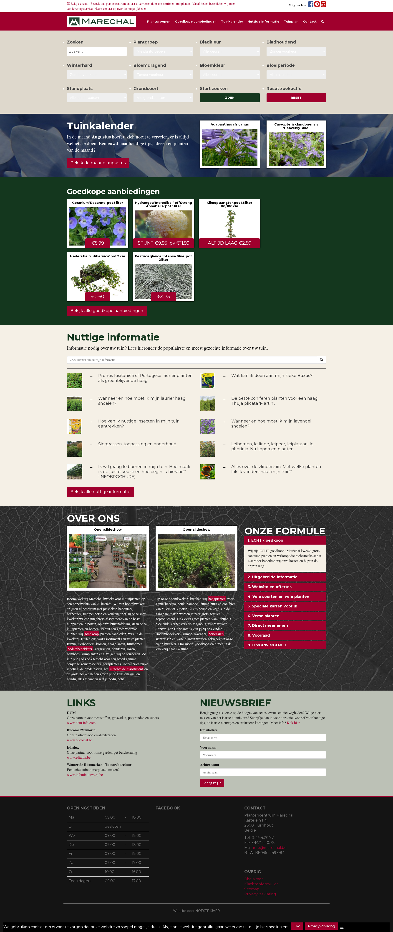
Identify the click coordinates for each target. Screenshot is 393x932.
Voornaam (208, 747)
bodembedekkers (80, 648)
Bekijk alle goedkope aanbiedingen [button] (107, 310)
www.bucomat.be (79, 739)
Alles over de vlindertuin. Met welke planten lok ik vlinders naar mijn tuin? (276, 469)
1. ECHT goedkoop (265, 540)
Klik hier (293, 722)
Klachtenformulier (261, 884)
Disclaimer (253, 879)
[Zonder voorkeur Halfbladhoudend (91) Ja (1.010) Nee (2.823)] (296, 51)
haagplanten (217, 598)
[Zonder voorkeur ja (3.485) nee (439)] (163, 74)
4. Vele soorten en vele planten (278, 596)
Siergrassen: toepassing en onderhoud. (137, 443)
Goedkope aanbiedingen (196, 21)
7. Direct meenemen (268, 625)
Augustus (101, 136)
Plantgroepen (158, 21)
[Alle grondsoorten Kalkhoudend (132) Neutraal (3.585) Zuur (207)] (163, 97)
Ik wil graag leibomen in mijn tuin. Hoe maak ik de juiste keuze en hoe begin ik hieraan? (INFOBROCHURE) (144, 471)
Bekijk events (79, 3)
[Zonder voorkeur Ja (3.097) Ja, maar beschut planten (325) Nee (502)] (97, 74)
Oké (297, 926)
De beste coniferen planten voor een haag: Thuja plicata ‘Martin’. (274, 401)
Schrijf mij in (212, 783)
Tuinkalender (232, 21)
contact (107, 8)
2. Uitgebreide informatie (272, 577)
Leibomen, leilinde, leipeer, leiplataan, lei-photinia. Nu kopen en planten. (273, 446)
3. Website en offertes (270, 587)
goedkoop (91, 633)
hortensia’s (216, 633)
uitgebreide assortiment (126, 668)
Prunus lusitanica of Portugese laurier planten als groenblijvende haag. (145, 378)
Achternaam (209, 764)
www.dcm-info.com (81, 722)
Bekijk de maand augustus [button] (98, 162)
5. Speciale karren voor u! (272, 606)
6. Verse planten (264, 616)
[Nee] (342, 928)
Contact (310, 21)
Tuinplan (291, 21)
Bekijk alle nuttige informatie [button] (100, 491)
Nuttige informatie (263, 21)
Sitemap (251, 889)
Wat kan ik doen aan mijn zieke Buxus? (271, 375)
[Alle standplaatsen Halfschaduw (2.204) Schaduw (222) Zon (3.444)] (97, 97)
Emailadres (208, 729)
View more (230, 144)
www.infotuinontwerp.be (85, 774)
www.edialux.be (79, 757)
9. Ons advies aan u (267, 645)
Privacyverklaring (260, 894)
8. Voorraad (259, 635)
